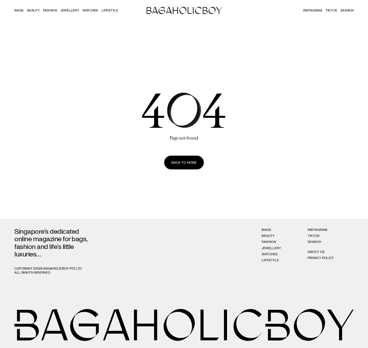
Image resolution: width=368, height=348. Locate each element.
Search (314, 241)
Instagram (312, 10)
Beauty (33, 10)
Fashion (50, 10)
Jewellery (69, 10)
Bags (19, 10)
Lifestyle (109, 10)
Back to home (184, 162)
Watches (90, 10)
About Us (316, 252)
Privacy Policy (321, 258)
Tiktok (331, 10)
